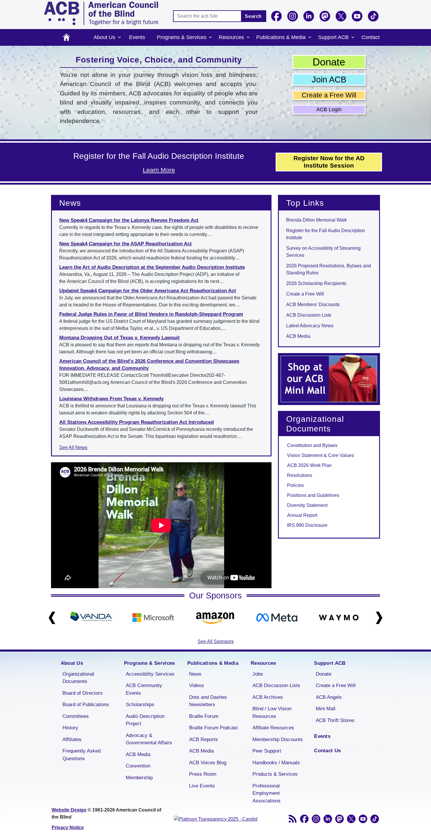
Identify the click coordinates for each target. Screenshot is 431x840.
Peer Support (266, 751)
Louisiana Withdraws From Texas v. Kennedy (111, 399)
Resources (231, 37)
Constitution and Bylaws (312, 445)
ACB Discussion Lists (308, 315)
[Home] (101, 13)
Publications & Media (281, 37)
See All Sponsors (216, 641)
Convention (138, 766)
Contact (371, 37)
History (70, 728)
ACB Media (298, 336)
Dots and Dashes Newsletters (208, 701)
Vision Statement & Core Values (320, 455)
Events (137, 37)
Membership (139, 777)
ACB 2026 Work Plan (309, 465)
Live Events (202, 786)
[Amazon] (215, 617)
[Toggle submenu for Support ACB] (352, 37)
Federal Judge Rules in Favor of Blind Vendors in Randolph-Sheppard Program (151, 314)
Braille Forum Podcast (213, 728)
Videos (196, 685)
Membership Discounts (277, 739)
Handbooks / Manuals (276, 762)
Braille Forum (203, 716)
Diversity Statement (307, 505)
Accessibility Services (150, 674)
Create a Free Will (329, 95)
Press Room (202, 774)
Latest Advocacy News (309, 325)
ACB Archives (267, 697)
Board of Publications (85, 704)
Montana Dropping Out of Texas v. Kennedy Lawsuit (119, 337)
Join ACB (329, 79)
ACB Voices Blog (207, 762)
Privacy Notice (68, 827)
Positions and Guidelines (313, 495)
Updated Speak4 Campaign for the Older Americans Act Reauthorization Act (147, 291)
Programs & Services (181, 37)
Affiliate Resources (273, 728)
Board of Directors (82, 693)
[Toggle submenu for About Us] (119, 37)
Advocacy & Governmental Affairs (149, 739)
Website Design (69, 809)
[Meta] (277, 617)
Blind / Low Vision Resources (271, 712)
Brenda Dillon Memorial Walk (316, 219)
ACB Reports (203, 739)
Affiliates (72, 739)
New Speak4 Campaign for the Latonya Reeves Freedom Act (128, 220)
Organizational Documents (78, 677)
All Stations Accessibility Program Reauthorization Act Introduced (136, 422)
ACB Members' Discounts (313, 304)
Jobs (257, 674)
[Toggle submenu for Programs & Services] (210, 37)
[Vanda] (91, 617)
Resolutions (299, 475)
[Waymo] (339, 617)
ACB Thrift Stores (335, 720)
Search (253, 16)
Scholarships (140, 704)
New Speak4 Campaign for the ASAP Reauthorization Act (125, 244)
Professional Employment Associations (266, 793)
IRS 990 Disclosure (307, 525)
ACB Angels (329, 697)
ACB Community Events (144, 689)
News (195, 674)
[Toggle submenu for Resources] (248, 37)
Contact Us (327, 750)
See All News (73, 447)
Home (66, 37)
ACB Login (329, 109)
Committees (75, 716)
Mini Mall (325, 708)
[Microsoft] (153, 617)
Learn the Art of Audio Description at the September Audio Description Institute (152, 267)
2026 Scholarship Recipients (316, 283)
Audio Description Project (145, 720)
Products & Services (275, 774)
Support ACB (333, 37)
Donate (329, 62)
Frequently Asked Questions (81, 754)
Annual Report (302, 515)
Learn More (159, 169)
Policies (295, 485)
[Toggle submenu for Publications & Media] (309, 37)
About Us (104, 37)
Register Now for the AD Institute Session (328, 162)
